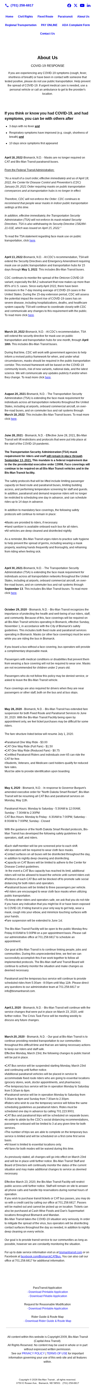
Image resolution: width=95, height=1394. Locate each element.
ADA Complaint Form (76, 25)
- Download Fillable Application (47, 1296)
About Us (83, 16)
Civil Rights (25, 16)
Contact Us (47, 33)
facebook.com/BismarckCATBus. (41, 1256)
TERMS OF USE (57, 1353)
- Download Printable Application (47, 1292)
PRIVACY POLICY (33, 1353)
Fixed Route (45, 16)
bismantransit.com (70, 1252)
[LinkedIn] (88, 5)
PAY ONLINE (49, 25)
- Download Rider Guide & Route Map (47, 1321)
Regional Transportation (20, 25)
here (32, 240)
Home (9, 16)
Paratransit (65, 16)
